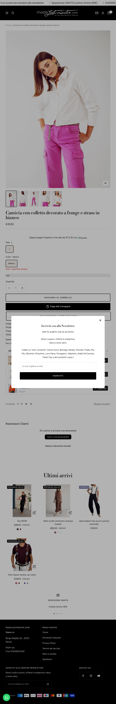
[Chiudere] (100, 320)
